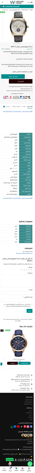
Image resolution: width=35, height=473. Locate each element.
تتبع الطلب (30, 417)
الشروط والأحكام (28, 402)
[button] (26, 75)
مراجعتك (29, 273)
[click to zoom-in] (18, 26)
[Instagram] (28, 426)
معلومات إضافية (16, 106)
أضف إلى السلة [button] (24, 363)
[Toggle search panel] (2, 2)
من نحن (30, 411)
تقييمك (30, 267)
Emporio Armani (25, 10)
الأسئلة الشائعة (28, 400)
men (16, 321)
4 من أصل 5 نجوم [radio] (24, 270)
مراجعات (7, 106)
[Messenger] (15, 426)
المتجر (31, 419)
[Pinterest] (24, 426)
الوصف (23, 106)
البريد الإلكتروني (27, 297)
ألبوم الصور (29, 106)
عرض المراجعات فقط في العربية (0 (24, 253)
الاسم (30, 290)
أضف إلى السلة (13, 76)
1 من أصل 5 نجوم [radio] (31, 270)
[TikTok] (21, 426)
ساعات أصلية (17, 319)
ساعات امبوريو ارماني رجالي (15, 10)
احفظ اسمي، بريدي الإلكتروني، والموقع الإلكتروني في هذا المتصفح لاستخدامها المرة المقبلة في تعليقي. (17, 305)
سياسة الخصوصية (28, 404)
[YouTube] (18, 426)
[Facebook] (31, 426)
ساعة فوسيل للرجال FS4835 (19, 359)
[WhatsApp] (11, 427)
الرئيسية (31, 10)
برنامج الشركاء (29, 413)
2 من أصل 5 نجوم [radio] (29, 270)
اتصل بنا (30, 415)
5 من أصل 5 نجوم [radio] (22, 270)
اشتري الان (21, 81)
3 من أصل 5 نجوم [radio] (27, 270)
